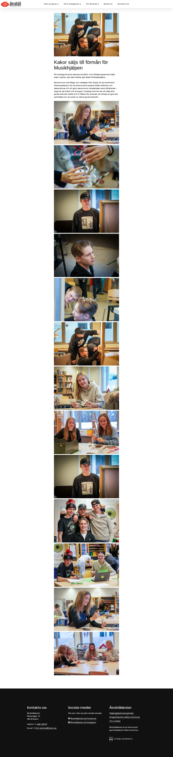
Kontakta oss (123, 4)
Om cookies (114, 721)
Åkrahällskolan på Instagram (83, 722)
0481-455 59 (42, 724)
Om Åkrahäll (91, 4)
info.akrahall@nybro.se (46, 728)
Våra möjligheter (71, 4)
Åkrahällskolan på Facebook (83, 718)
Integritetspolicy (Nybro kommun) (124, 717)
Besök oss (108, 4)
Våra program (50, 4)
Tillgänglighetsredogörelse (121, 713)
